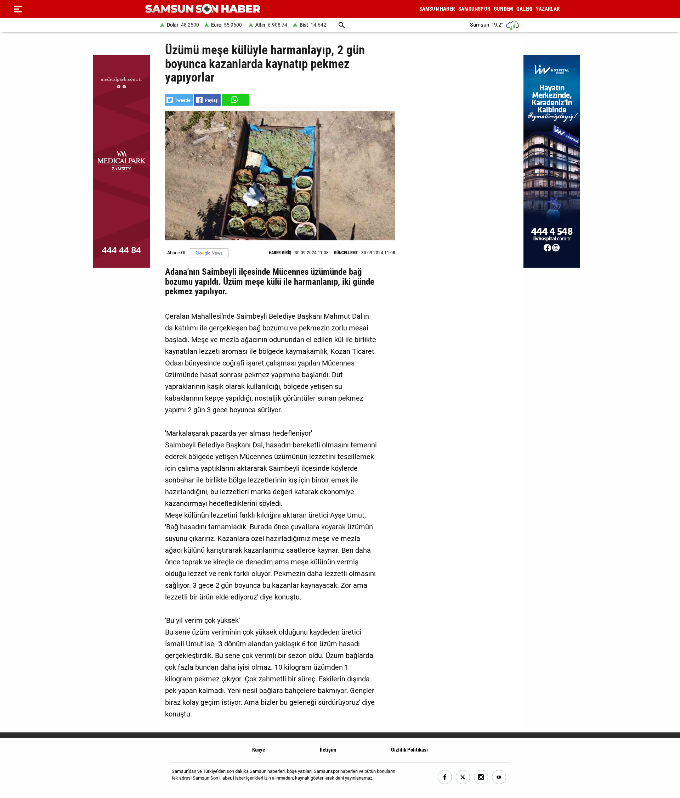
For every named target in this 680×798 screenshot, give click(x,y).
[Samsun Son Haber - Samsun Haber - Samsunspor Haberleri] (202, 9)
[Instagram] (481, 777)
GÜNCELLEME (346, 252)
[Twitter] (463, 777)
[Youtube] (499, 777)
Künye (258, 750)
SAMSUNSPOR (474, 9)
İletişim (328, 750)
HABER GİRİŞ (280, 252)
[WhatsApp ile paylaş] (235, 100)
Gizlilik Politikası (409, 750)
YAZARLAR (548, 9)
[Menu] (18, 9)
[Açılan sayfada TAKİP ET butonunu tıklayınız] (209, 253)
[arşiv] (342, 25)
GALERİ (524, 9)
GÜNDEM (503, 9)
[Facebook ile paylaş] (207, 100)
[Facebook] (445, 777)
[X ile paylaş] (179, 100)
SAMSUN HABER (437, 9)
